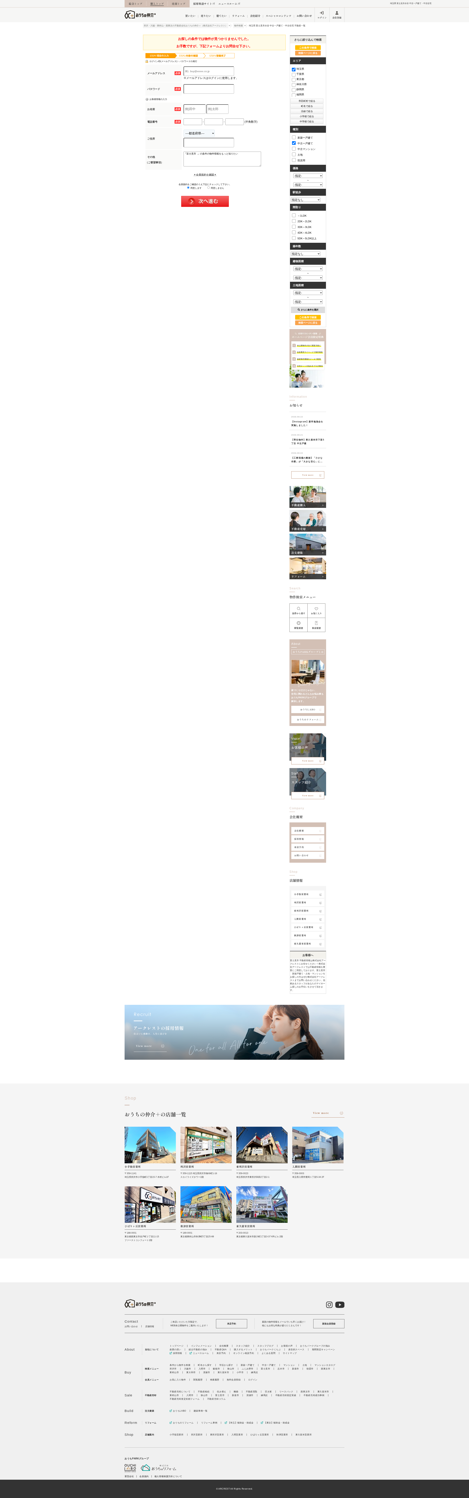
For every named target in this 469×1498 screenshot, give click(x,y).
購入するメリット (243, 1349)
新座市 (295, 1368)
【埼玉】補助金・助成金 (240, 1422)
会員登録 (336, 17)
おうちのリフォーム (308, 719)
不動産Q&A (221, 1349)
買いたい (190, 16)
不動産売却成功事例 (314, 1395)
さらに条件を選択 (309, 309)
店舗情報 (149, 1326)
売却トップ (178, 3)
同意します (196, 188)
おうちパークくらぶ (270, 1349)
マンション (289, 1365)
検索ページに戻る (307, 53)
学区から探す (226, 1365)
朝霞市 (309, 1368)
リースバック (286, 1391)
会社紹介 (255, 16)
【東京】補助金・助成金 (276, 1422)
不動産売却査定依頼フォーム (185, 1399)
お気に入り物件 (178, 1379)
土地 (300, 154)
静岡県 (300, 89)
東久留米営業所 (302, 943)
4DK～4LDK (304, 232)
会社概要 (299, 830)
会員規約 (144, 1476)
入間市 (202, 1368)
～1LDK (302, 215)
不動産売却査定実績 (285, 1395)
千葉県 (300, 74)
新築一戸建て (305, 137)
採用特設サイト (202, 3)
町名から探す (205, 1365)
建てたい (221, 16)
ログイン (322, 17)
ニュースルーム (227, 3)
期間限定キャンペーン (323, 1349)
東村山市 (174, 1372)
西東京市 (325, 1368)
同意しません (217, 188)
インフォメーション (201, 1346)
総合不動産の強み (198, 1349)
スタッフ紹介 (243, 1346)
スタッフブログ (265, 1346)
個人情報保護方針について (168, 1476)
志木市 (281, 1368)
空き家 (268, 1391)
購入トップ (157, 3)
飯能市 (216, 1368)
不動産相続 (203, 1391)
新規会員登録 (328, 1323)
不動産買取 (251, 1391)
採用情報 (299, 838)
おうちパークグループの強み (315, 1346)
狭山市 (230, 1368)
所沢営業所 (300, 902)
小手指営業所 (301, 894)
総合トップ (135, 3)
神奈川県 (301, 84)
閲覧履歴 (197, 1379)
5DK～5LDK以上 (307, 238)
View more (308, 474)
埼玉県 (300, 68)
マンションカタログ (325, 1365)
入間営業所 (300, 918)
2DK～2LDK (304, 221)
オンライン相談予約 (243, 1353)
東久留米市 (223, 1372)
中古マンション (306, 149)
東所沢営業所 (301, 910)
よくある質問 (269, 1353)
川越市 (187, 1368)
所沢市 (173, 1368)
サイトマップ (290, 1353)
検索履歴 (214, 1379)
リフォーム (238, 16)
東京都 (300, 79)
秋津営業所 (300, 935)
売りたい (206, 16)
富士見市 (265, 1368)
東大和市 (190, 1372)
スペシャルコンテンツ (278, 16)
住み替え (221, 1391)
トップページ (177, 1346)
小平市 (240, 1372)
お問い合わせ (304, 16)
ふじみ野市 (247, 1368)
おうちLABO (307, 709)
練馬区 (254, 1372)
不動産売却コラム (216, 1399)
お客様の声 (287, 1346)
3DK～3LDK (304, 227)
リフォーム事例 (209, 1422)
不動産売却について (180, 1391)
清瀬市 (206, 1372)
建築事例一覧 (201, 1411)
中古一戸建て (305, 143)
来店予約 (299, 847)
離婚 (236, 1391)
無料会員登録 (234, 1379)
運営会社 (129, 1476)
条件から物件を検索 (180, 1365)
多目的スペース (296, 1349)
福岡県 (300, 94)
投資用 (301, 160)
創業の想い (175, 1349)
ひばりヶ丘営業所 (303, 927)
